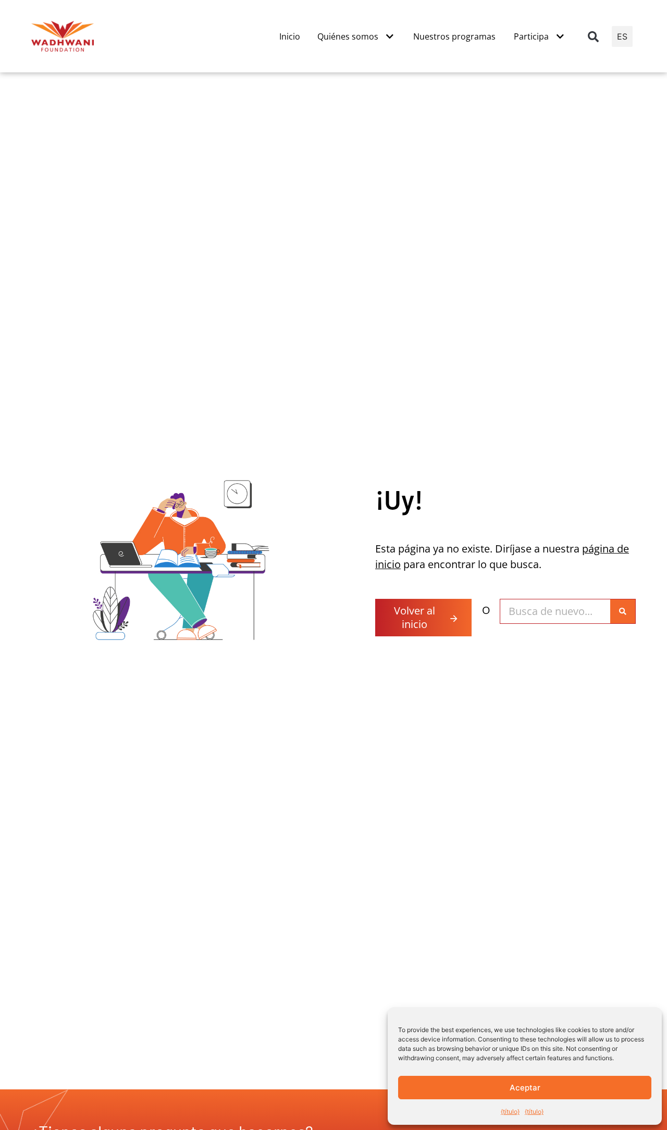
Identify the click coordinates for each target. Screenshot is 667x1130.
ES (622, 36)
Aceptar (525, 1088)
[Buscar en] (622, 611)
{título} (510, 1111)
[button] (593, 36)
